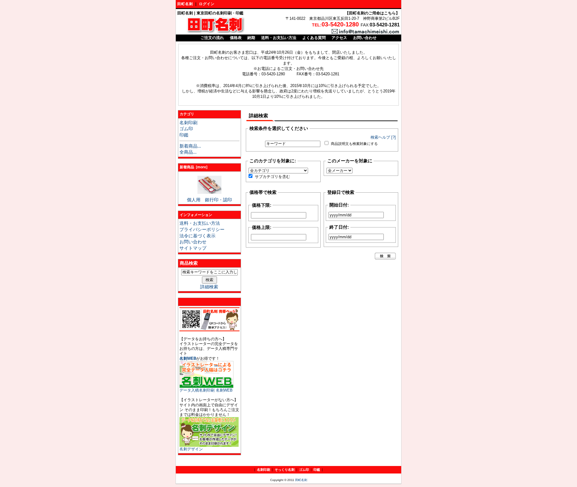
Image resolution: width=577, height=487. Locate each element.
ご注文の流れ (212, 37)
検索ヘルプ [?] (383, 137)
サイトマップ (192, 248)
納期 (251, 37)
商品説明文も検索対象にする (354, 144)
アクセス (339, 37)
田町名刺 (185, 4)
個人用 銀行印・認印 (209, 199)
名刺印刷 (188, 122)
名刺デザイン (191, 449)
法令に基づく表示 (197, 235)
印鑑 (183, 135)
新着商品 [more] (193, 167)
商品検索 (189, 263)
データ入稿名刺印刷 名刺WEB (206, 390)
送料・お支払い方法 (278, 37)
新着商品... (190, 146)
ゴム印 (186, 128)
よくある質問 (314, 37)
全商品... (188, 152)
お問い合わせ (365, 37)
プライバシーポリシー (201, 229)
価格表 (236, 37)
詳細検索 (209, 286)
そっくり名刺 (285, 469)
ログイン (207, 4)
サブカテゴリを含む (272, 177)
